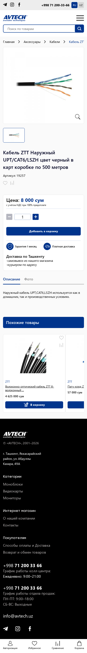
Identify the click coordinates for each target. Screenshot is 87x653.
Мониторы (12, 498)
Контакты (10, 525)
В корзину (37, 405)
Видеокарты (13, 491)
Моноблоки (13, 484)
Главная (9, 42)
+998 (22, 565)
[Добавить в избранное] (5, 183)
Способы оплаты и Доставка (26, 545)
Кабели (55, 42)
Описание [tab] (11, 279)
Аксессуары (32, 42)
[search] (79, 29)
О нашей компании (19, 518)
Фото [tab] (28, 279)
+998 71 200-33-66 (55, 5)
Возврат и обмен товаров (24, 552)
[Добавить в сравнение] (12, 183)
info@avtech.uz (18, 616)
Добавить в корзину (43, 231)
